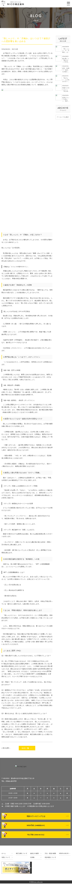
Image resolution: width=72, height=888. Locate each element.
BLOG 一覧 (25, 748)
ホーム (4, 853)
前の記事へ (6, 748)
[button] (68, 3)
